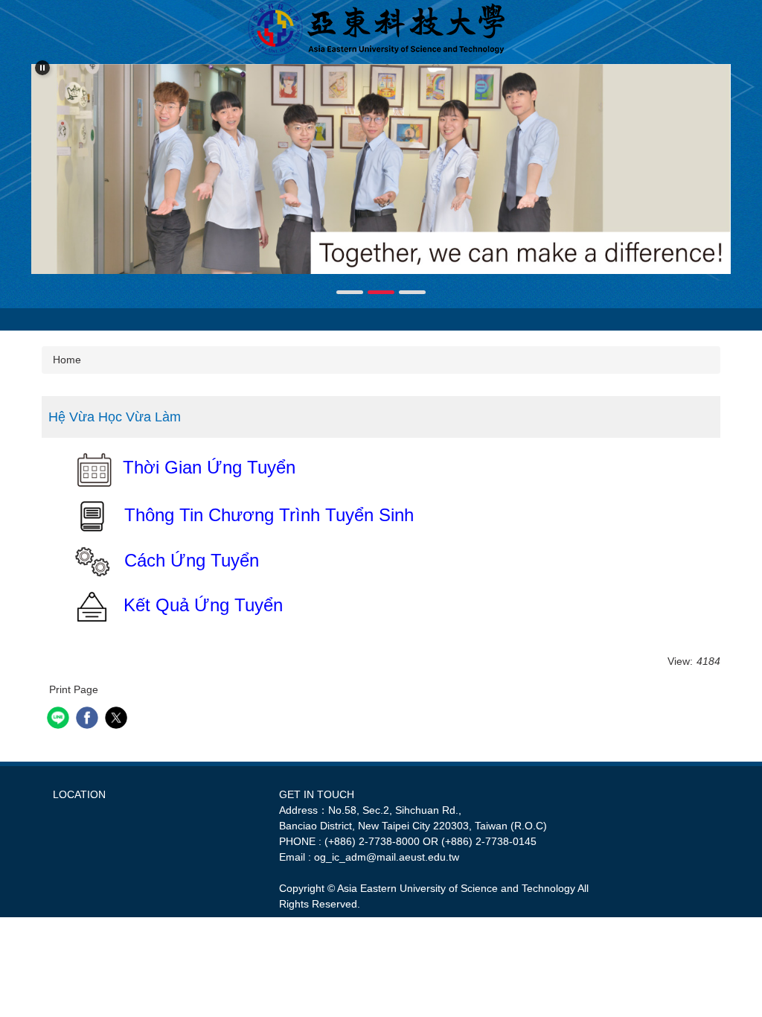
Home (67, 360)
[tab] (349, 292)
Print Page (73, 689)
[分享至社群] (60, 720)
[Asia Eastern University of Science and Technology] (381, 28)
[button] (42, 67)
